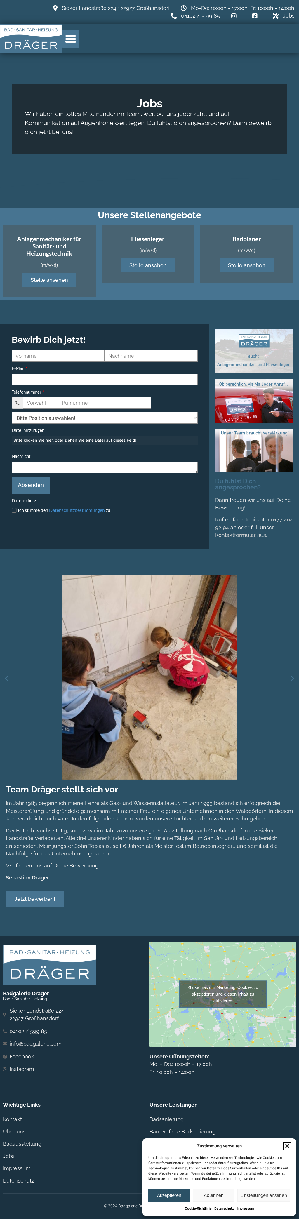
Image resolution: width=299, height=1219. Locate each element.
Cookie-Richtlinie (198, 1208)
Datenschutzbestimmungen (77, 510)
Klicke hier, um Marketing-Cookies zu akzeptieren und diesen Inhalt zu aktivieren (222, 994)
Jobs (9, 1156)
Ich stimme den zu (64, 510)
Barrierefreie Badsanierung (182, 1131)
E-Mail (18, 368)
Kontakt (12, 1119)
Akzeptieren (169, 1195)
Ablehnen (214, 1195)
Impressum (245, 1208)
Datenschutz (224, 1208)
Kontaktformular (235, 535)
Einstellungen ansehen (264, 1195)
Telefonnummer (26, 391)
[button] (287, 1146)
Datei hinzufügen (28, 430)
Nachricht (21, 456)
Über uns (14, 1131)
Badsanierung (167, 1119)
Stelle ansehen (49, 280)
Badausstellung (22, 1144)
